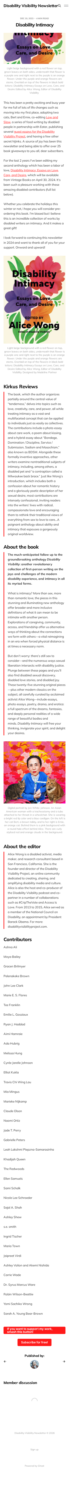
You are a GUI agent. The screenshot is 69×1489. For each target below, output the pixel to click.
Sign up (34, 1449)
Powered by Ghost (34, 1465)
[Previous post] (6, 1361)
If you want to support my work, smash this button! (30, 1330)
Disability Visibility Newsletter (31, 6)
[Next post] (62, 1361)
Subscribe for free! (34, 1342)
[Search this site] (59, 5)
